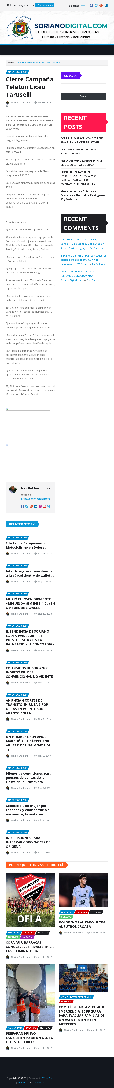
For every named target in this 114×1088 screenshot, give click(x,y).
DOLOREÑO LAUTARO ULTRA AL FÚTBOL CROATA (82, 924)
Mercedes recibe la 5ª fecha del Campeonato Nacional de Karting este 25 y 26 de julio (83, 195)
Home (11, 62)
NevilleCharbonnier (21, 102)
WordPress (48, 1078)
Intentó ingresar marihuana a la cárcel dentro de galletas (30, 573)
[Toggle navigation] (57, 50)
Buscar (70, 75)
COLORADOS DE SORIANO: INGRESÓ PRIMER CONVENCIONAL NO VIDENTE (29, 672)
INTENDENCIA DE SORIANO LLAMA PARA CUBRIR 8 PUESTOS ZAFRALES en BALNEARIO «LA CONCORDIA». (30, 637)
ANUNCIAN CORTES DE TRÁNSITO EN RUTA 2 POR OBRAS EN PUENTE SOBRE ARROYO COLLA (27, 706)
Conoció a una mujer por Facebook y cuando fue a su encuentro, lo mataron (29, 809)
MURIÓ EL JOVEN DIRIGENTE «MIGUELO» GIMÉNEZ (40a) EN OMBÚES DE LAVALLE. (30, 603)
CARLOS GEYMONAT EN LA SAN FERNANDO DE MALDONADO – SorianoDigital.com (78, 276)
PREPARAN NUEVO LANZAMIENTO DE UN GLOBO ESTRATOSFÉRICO (29, 1037)
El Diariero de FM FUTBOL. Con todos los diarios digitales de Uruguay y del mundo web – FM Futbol (83, 260)
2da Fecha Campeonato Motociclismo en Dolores (26, 545)
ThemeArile (38, 1082)
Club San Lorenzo (96, 280)
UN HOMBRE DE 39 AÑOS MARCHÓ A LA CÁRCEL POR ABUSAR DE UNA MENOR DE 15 (28, 743)
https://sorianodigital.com (35, 498)
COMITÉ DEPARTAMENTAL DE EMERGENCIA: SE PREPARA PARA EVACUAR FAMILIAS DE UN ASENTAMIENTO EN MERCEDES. (82, 1015)
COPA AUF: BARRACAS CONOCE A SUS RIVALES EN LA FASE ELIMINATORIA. (30, 946)
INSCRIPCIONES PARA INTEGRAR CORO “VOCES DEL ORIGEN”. (29, 842)
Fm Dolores (96, 248)
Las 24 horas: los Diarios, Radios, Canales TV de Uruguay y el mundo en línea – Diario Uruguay (82, 244)
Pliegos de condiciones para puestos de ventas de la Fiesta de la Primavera (29, 777)
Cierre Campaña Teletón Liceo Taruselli (39, 62)
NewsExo (23, 1082)
